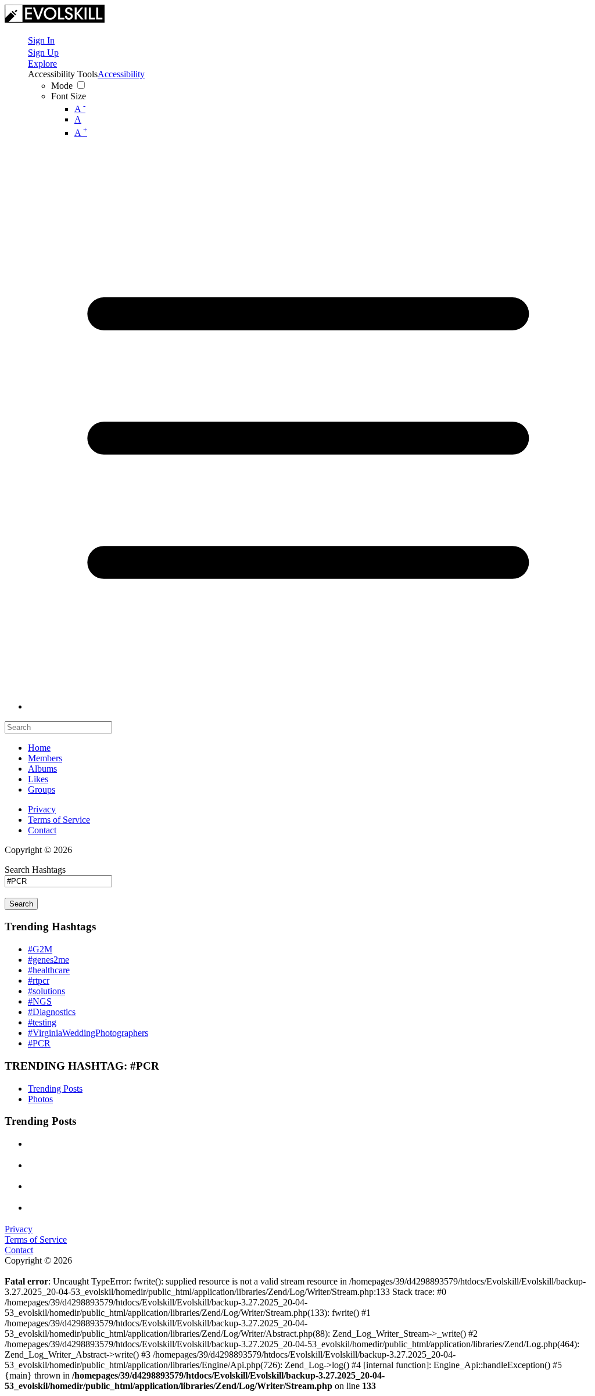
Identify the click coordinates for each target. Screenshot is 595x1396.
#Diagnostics (52, 1012)
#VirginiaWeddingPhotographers (88, 1033)
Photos (40, 1099)
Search (21, 904)
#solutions (46, 991)
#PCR (39, 1043)
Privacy (42, 809)
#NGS (40, 1001)
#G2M (40, 949)
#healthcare (49, 970)
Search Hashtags (35, 870)
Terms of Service (59, 820)
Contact (42, 830)
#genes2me (48, 960)
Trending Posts (55, 1088)
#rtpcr (38, 980)
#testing (42, 1022)
